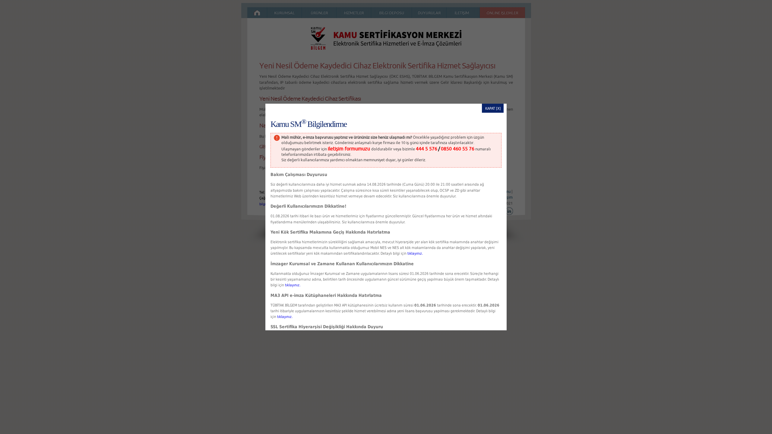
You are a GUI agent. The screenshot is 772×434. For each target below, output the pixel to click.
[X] (498, 108)
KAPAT (490, 108)
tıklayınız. (415, 253)
